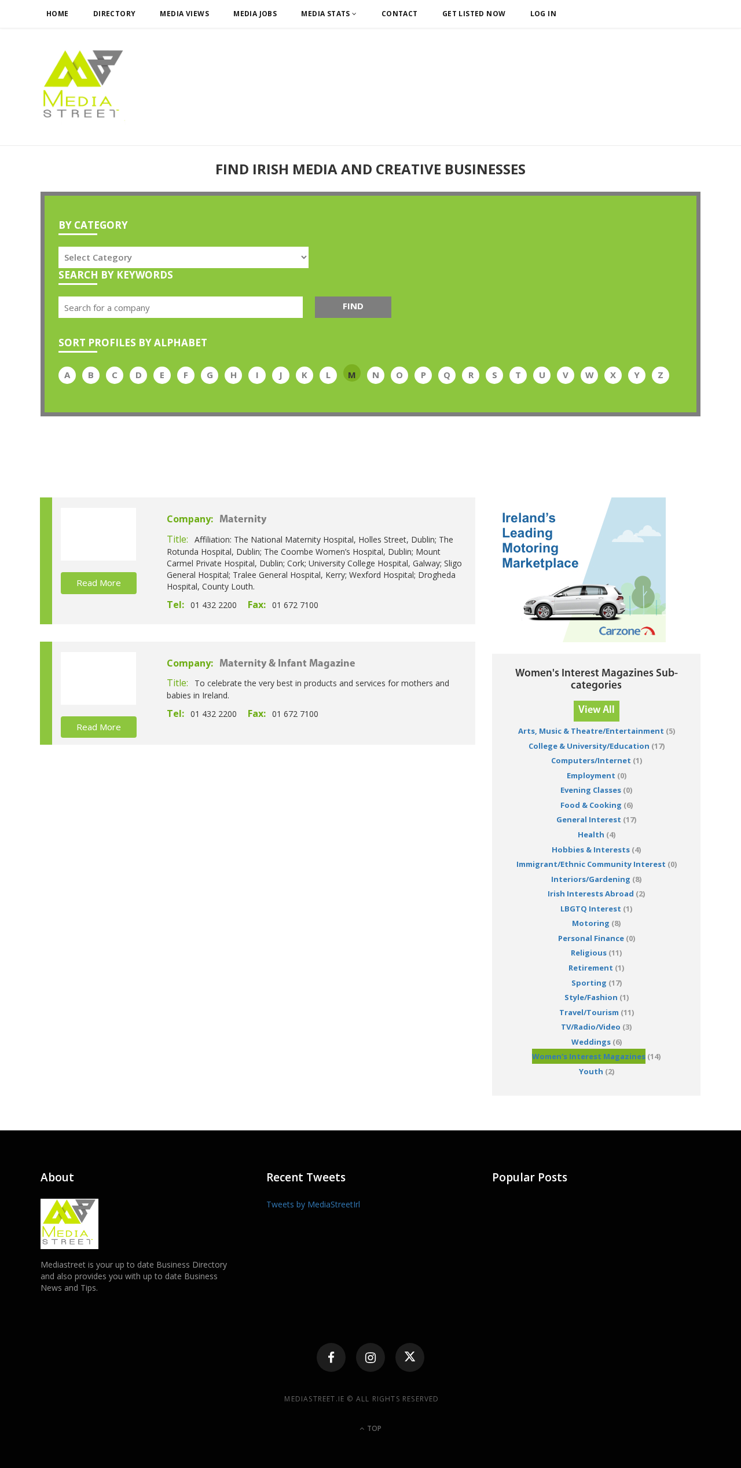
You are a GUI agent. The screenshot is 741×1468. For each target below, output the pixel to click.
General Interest (588, 819)
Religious (589, 952)
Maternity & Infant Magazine (287, 664)
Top (373, 1428)
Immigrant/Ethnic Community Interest (591, 864)
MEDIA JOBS (255, 14)
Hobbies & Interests (591, 849)
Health (591, 834)
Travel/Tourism (589, 1012)
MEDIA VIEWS (184, 14)
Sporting (589, 983)
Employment (591, 775)
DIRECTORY (114, 14)
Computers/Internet (591, 760)
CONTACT (399, 14)
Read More (98, 582)
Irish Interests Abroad (591, 893)
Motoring (591, 923)
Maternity (242, 520)
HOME (57, 14)
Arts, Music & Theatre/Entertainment (591, 731)
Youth (591, 1071)
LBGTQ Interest (590, 908)
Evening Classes (590, 790)
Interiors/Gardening (590, 879)
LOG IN (543, 14)
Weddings (591, 1042)
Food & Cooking (591, 805)
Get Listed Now (474, 14)
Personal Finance (591, 938)
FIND (353, 306)
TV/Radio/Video (591, 1027)
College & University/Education (589, 746)
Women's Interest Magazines (588, 1056)
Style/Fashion (591, 997)
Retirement (590, 967)
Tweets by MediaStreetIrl (313, 1204)
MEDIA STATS (326, 14)
